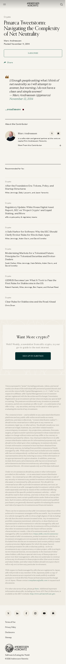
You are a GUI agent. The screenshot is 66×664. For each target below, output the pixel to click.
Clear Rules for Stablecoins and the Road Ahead (30, 301)
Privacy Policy (10, 627)
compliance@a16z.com (37, 580)
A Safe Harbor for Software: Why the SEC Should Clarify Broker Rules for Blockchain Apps (31, 233)
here (37, 589)
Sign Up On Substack (33, 356)
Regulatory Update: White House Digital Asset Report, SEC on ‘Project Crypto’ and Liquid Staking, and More (29, 210)
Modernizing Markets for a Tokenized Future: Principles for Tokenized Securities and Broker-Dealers (30, 256)
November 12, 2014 (21, 99)
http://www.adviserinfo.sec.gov (42, 594)
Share (10, 62)
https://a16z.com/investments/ (45, 534)
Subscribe (33, 53)
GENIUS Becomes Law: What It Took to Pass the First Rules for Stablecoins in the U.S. (30, 282)
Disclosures (10, 632)
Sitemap (8, 637)
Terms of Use (10, 622)
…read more (13, 109)
